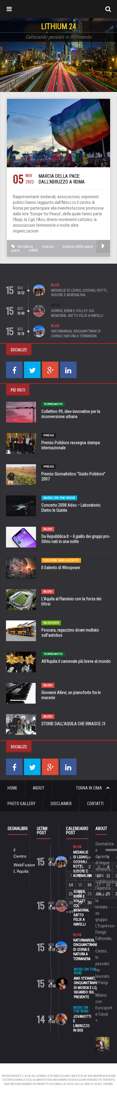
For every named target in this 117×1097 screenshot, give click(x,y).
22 (80, 894)
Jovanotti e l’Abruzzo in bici (82, 1023)
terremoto (53, 404)
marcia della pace (77, 246)
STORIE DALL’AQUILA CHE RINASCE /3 (73, 723)
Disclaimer (61, 803)
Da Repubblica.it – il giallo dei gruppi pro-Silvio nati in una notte (75, 539)
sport (56, 305)
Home (12, 788)
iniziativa (25, 246)
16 (89, 885)
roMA (33, 250)
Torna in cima (89, 788)
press (49, 435)
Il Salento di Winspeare (60, 567)
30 (89, 903)
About (38, 788)
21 (71, 894)
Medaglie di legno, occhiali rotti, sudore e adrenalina (79, 292)
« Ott (70, 912)
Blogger (51, 622)
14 (71, 885)
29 (80, 903)
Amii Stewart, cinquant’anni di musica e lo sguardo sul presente (86, 987)
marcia (47, 246)
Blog (55, 285)
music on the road (59, 497)
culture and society (61, 560)
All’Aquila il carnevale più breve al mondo (76, 661)
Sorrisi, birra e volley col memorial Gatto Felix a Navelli (77, 313)
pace (15, 250)
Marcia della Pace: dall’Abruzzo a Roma (61, 179)
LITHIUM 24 (58, 26)
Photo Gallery (21, 803)
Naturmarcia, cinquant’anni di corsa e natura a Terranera (76, 333)
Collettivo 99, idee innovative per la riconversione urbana (70, 414)
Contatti (95, 803)
